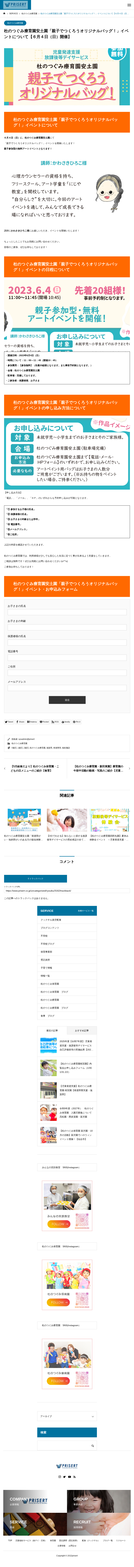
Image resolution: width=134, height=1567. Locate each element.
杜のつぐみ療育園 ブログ (54, 1008)
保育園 (53, 1540)
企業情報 (61, 1546)
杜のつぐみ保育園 (50, 983)
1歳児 (20, 748)
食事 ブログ (47, 1016)
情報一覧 (45, 975)
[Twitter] (64, 1476)
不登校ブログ (47, 943)
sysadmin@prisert (26, 739)
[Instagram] (60, 1476)
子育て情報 (46, 967)
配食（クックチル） (91, 1540)
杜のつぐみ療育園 (15, 23)
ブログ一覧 (108, 1540)
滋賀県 (49, 748)
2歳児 (26, 748)
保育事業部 (46, 951)
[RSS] (74, 1476)
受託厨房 (45, 959)
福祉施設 (66, 748)
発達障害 (57, 748)
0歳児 (14, 748)
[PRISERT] (15, 5)
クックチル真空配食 (51, 919)
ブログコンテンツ (50, 927)
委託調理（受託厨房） (69, 1540)
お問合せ (72, 1546)
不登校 (44, 935)
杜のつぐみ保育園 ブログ (54, 992)
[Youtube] (69, 1476)
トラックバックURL (12, 887)
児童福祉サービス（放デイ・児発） (31, 1540)
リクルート (121, 1540)
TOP (10, 1540)
